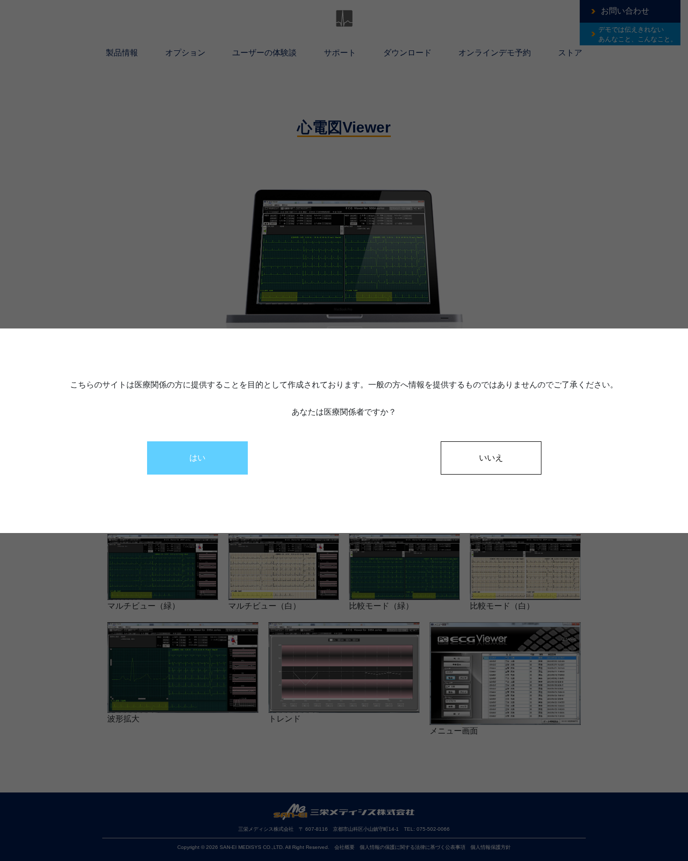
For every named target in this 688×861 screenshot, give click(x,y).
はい (197, 457)
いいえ (491, 457)
